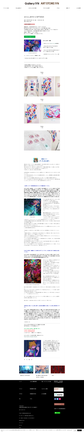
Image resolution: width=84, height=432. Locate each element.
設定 (75, 430)
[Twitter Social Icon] (57, 399)
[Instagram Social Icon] (60, 399)
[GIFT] (58, 369)
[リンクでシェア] (31, 359)
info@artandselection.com (26, 413)
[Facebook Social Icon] (55, 399)
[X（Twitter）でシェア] (26, 359)
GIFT (53, 375)
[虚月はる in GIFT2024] (26, 369)
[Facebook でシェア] (24, 359)
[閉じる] (82, 430)
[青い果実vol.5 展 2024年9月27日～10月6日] (42, 369)
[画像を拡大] (31, 86)
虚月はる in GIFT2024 (25, 375)
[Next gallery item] (58, 86)
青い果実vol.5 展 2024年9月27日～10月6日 (41, 376)
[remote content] (42, 73)
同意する (79, 430)
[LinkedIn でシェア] (29, 359)
